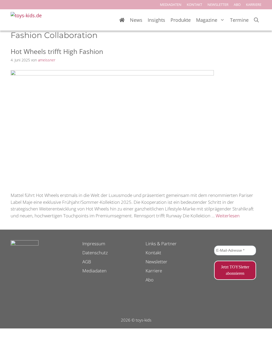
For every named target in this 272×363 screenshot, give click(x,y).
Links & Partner (161, 243)
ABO (237, 4)
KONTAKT (194, 4)
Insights (156, 20)
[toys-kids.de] (28, 20)
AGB (86, 262)
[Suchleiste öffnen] (256, 20)
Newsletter (156, 262)
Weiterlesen (228, 216)
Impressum (93, 243)
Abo (150, 280)
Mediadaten (94, 271)
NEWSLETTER (217, 4)
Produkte (181, 20)
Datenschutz (95, 253)
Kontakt (153, 253)
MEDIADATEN (170, 4)
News (136, 20)
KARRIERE (253, 4)
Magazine (206, 20)
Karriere (154, 271)
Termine (239, 20)
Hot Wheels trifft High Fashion (57, 51)
